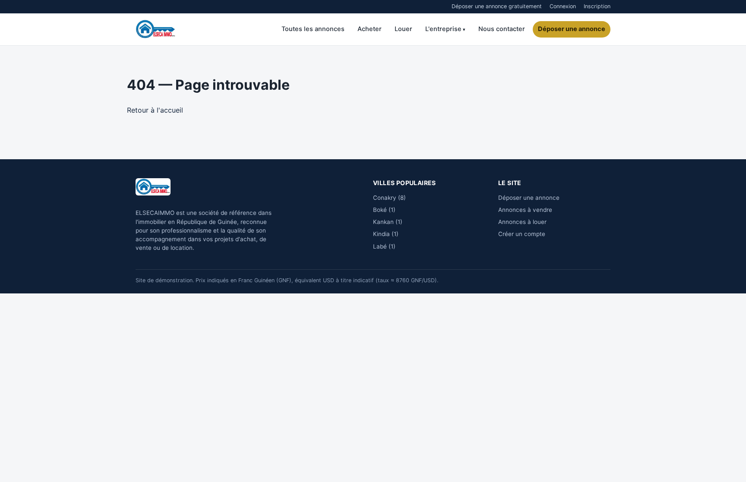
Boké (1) (384, 209)
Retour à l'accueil (155, 110)
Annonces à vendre (525, 209)
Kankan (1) (387, 221)
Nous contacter (501, 29)
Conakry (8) (389, 197)
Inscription (597, 6)
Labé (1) (384, 246)
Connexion (563, 6)
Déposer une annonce (571, 29)
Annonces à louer (522, 221)
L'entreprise (443, 29)
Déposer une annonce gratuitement (497, 6)
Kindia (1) (385, 233)
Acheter (369, 29)
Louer (403, 29)
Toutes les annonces (313, 29)
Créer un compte (521, 233)
